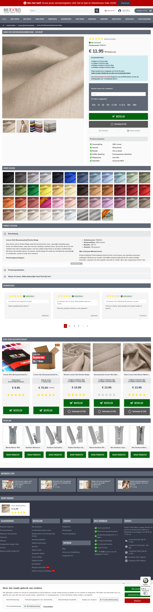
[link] (4, 19)
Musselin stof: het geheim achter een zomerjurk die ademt (62, 483)
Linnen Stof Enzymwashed (26, 25)
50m (128, 104)
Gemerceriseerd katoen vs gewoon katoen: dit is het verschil (139, 483)
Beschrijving (13, 234)
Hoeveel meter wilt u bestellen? (102, 88)
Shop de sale (125, 3)
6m (103, 104)
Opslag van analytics (89, 600)
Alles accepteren (137, 589)
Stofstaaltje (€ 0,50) (120, 124)
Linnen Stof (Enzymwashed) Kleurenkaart (16, 374)
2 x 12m (114, 104)
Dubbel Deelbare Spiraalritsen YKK (76, 447)
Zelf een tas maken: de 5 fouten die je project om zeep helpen (23, 483)
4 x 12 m (122, 104)
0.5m (93, 104)
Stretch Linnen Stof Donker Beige (76, 374)
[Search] (97, 10)
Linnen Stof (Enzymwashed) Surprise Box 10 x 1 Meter (46, 374)
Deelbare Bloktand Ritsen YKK (34, 447)
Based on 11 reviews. (110, 39)
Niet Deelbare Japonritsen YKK (119, 447)
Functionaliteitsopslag (110, 600)
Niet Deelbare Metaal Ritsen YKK (140, 447)
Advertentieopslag (12, 600)
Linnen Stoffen (11, 25)
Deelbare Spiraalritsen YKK (55, 447)
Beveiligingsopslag (33, 606)
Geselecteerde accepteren (137, 595)
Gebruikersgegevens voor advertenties (38, 600)
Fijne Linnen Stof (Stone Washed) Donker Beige (137, 374)
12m (108, 104)
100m (134, 104)
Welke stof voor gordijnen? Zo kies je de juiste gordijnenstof (100, 483)
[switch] (145, 593)
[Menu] (149, 578)
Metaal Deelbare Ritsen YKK (97, 447)
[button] (103, 131)
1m (99, 104)
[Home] (3, 25)
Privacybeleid (48, 606)
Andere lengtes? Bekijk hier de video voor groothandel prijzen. (111, 73)
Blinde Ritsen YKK (13, 447)
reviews (97, 554)
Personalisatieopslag (13, 606)
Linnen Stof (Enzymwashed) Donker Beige (19, 505)
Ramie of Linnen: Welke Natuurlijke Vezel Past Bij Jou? (29, 276)
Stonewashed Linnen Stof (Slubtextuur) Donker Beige (107, 374)
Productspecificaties (16, 270)
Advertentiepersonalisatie (67, 600)
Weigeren (137, 601)
